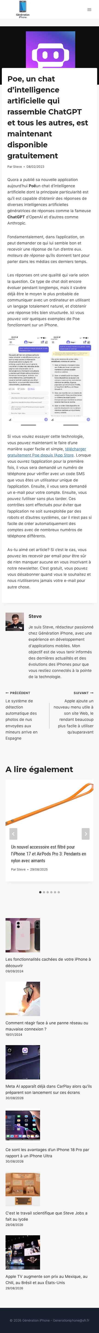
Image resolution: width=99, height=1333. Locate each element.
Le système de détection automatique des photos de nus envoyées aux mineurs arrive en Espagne (22, 716)
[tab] (40, 892)
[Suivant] (86, 834)
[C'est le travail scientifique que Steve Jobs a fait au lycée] (49, 1189)
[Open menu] (89, 9)
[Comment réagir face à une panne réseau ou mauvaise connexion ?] (49, 999)
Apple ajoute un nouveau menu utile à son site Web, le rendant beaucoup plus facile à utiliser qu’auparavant (73, 712)
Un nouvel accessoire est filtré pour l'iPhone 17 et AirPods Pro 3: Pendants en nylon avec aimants (48, 853)
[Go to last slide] (13, 834)
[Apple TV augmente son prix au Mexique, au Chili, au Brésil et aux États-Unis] (49, 1252)
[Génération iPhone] (23, 9)
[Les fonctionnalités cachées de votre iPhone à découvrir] (49, 935)
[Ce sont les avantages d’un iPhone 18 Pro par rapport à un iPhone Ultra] (49, 1126)
